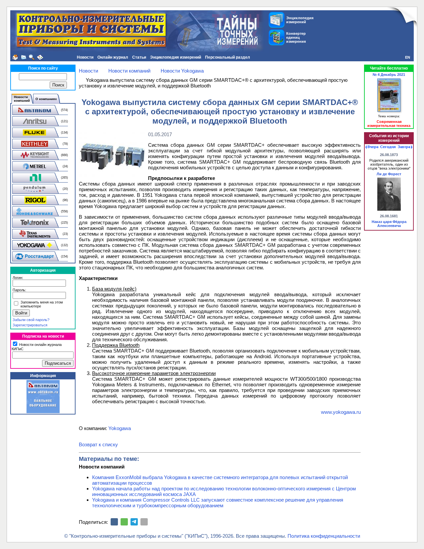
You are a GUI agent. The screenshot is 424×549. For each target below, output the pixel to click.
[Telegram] (134, 521)
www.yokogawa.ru (341, 412)
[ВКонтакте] (114, 521)
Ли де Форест (389, 174)
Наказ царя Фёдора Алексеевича (389, 224)
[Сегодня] (388, 147)
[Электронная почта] (144, 521)
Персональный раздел (227, 57)
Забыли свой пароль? (31, 320)
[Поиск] (31, 57)
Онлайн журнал (112, 57)
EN (407, 57)
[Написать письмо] (23, 57)
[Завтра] (405, 147)
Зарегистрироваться (30, 325)
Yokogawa (119, 428)
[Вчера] (371, 147)
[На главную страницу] (15, 57)
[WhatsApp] (124, 521)
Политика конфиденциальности (324, 536)
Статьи (139, 57)
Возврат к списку (98, 444)
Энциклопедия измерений (175, 57)
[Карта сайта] (40, 57)
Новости (85, 57)
